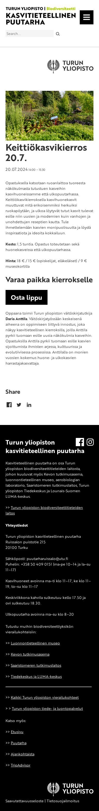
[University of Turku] (70, 795)
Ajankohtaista (22, 754)
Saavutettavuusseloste (25, 801)
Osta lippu (26, 297)
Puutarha (18, 743)
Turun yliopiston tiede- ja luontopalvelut (47, 708)
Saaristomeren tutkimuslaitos (36, 665)
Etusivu (17, 731)
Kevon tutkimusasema (30, 654)
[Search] (57, 33)
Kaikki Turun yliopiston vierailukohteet (45, 697)
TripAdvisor (20, 765)
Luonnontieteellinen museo (35, 643)
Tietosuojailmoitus (63, 801)
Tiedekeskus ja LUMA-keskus (36, 676)
